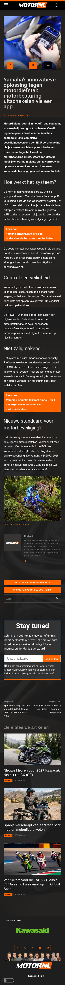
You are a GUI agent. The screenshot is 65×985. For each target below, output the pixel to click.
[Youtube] (40, 948)
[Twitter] (33, 948)
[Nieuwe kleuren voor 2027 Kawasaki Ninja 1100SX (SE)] (32, 749)
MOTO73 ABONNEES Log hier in (32, 582)
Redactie (24, 115)
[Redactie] (12, 548)
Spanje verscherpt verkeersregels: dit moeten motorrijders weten (32, 827)
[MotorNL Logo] (34, 5)
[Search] (57, 598)
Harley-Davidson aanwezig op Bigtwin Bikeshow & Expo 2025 (47, 709)
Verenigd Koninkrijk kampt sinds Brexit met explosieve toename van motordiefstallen (30, 404)
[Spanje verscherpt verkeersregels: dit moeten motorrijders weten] (32, 804)
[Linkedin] (48, 948)
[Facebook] (25, 560)
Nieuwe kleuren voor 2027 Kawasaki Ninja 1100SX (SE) (32, 772)
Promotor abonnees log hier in (32, 590)
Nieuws (8, 780)
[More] (48, 65)
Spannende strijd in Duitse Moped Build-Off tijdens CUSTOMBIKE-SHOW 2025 (17, 711)
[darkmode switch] (8, 980)
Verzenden (52, 658)
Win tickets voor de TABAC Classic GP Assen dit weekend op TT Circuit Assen (32, 884)
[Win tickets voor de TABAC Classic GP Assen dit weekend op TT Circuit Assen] (32, 859)
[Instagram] (25, 948)
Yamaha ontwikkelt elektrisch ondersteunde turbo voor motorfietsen (30, 236)
